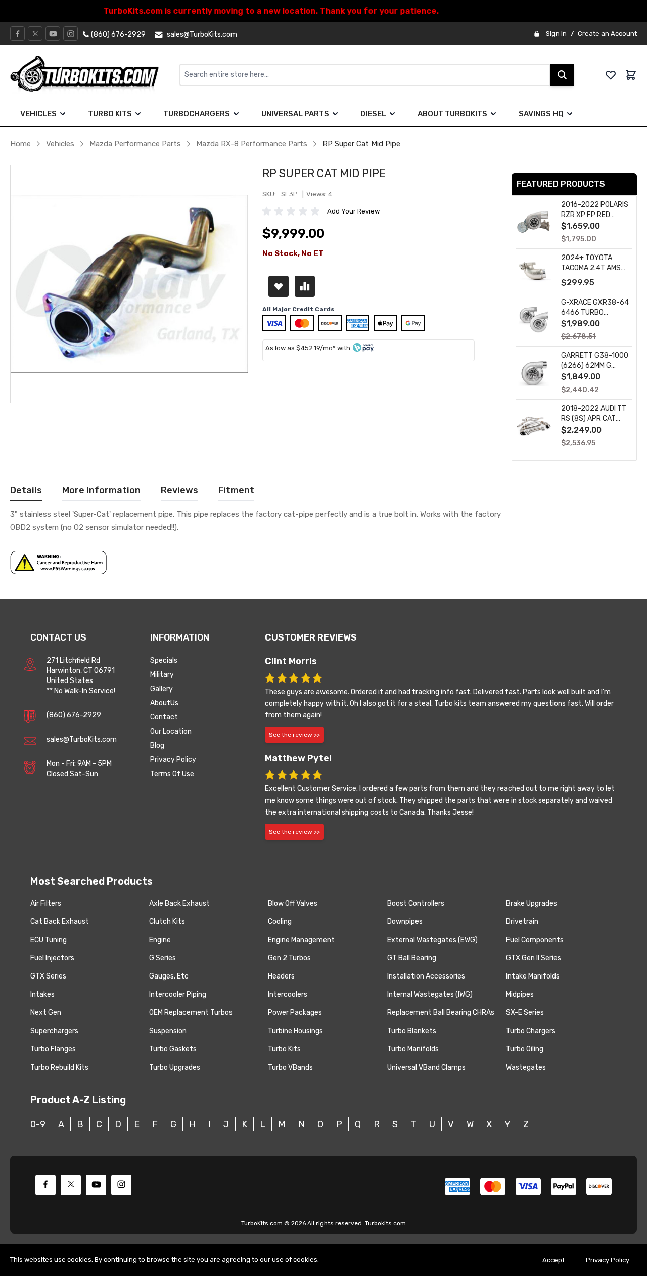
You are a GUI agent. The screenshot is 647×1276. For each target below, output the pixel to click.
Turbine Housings (295, 1031)
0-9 (37, 1124)
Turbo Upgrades (174, 1067)
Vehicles (38, 113)
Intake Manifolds (533, 976)
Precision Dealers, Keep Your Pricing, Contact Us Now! (323, 11)
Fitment (236, 490)
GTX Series (48, 976)
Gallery (161, 689)
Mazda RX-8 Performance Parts (251, 143)
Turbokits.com (385, 1223)
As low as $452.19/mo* (300, 348)
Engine (160, 939)
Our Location (171, 731)
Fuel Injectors (52, 958)
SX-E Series (525, 1012)
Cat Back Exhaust (59, 921)
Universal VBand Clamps (426, 1067)
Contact (164, 717)
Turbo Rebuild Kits (59, 1067)
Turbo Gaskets (173, 1049)
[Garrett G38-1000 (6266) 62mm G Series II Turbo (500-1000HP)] (533, 373)
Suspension (168, 1031)
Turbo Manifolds (413, 1049)
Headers (281, 976)
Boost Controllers (415, 903)
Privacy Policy (173, 759)
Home (20, 143)
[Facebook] (18, 34)
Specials (163, 660)
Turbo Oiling (524, 1049)
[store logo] (94, 75)
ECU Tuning (48, 939)
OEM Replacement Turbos (191, 1012)
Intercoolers (287, 994)
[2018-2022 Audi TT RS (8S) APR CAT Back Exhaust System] (533, 426)
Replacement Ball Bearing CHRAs (440, 1012)
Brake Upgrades (531, 903)
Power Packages (295, 1012)
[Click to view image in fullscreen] (129, 284)
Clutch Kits (167, 921)
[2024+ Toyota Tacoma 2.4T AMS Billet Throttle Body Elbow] (533, 271)
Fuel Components (535, 939)
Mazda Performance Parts (135, 143)
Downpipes (405, 921)
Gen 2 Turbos (289, 958)
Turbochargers (196, 113)
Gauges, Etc (169, 976)
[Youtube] (53, 34)
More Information (101, 490)
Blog (157, 745)
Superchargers (54, 1031)
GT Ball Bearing (411, 958)
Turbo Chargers (531, 1031)
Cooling (280, 921)
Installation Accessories (426, 976)
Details (26, 490)
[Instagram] (71, 34)
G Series (162, 958)
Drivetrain (522, 921)
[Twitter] (35, 34)
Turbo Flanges (53, 1049)
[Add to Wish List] (278, 286)
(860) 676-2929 (74, 715)
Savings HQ (541, 113)
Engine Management (301, 939)
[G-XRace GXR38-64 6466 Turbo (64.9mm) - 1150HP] (533, 320)
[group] (292, 211)
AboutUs (164, 703)
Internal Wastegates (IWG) (430, 994)
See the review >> (294, 734)
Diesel (373, 113)
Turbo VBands (290, 1067)
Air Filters (45, 903)
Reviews (179, 490)
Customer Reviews (311, 637)
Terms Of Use (172, 774)
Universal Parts (295, 113)
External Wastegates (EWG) (432, 939)
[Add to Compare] (305, 286)
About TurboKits (452, 113)
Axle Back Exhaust (179, 903)
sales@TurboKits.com (82, 739)
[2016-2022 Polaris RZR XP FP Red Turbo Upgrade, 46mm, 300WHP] (533, 222)
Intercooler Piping (177, 994)
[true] (63, 114)
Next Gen (45, 1012)
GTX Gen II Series (533, 958)
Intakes (42, 994)
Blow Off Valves (292, 903)
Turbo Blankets (411, 1031)
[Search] (562, 75)
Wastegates (526, 1067)
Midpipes (520, 994)
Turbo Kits (110, 113)
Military (162, 674)
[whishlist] (611, 75)
